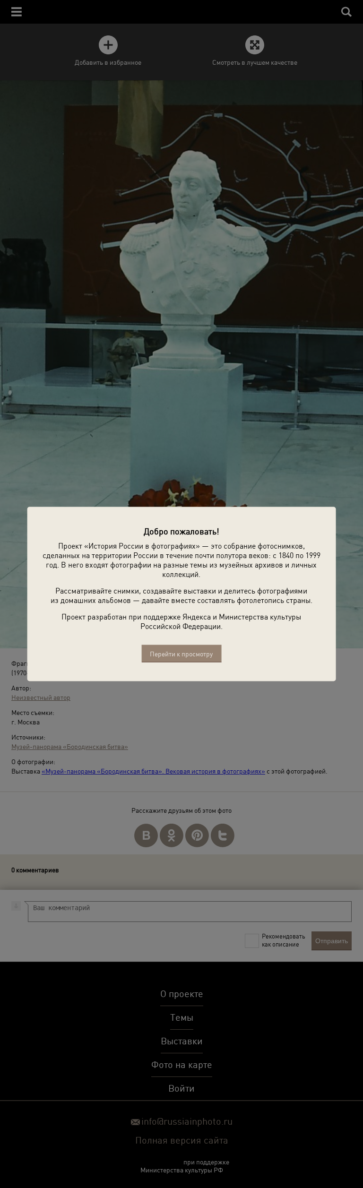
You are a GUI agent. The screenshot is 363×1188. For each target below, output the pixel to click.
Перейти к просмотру (181, 654)
